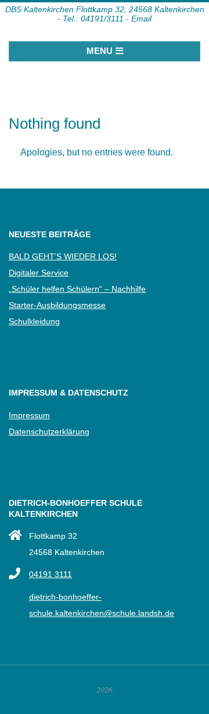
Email (141, 19)
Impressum (29, 415)
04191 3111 (50, 574)
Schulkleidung (34, 321)
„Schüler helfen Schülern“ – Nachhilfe (77, 288)
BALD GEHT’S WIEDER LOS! (63, 256)
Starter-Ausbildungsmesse (57, 305)
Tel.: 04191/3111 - (96, 19)
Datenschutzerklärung (49, 431)
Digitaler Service (39, 272)
